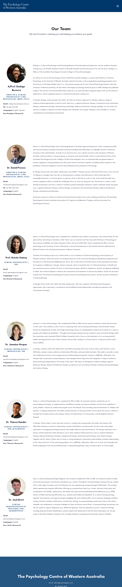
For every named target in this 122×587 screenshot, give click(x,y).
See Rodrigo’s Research (13, 113)
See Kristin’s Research (12, 279)
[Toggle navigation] (99, 6)
